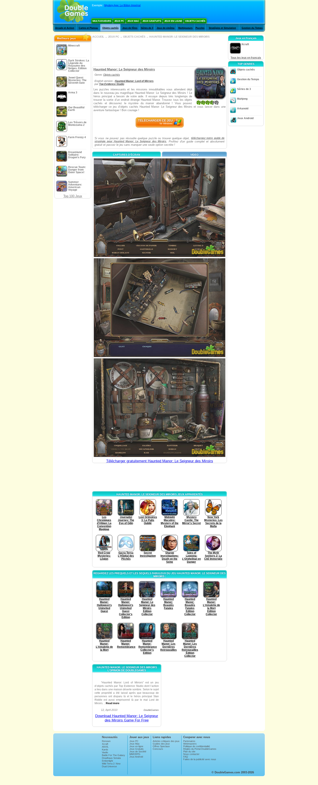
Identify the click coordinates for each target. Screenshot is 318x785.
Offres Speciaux (161, 746)
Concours (158, 749)
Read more (112, 703)
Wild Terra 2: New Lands (111, 764)
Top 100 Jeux (72, 196)
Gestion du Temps (252, 28)
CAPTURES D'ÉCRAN (126, 154)
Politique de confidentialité (196, 746)
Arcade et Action (64, 28)
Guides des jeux (161, 743)
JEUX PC (113, 36)
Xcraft (105, 744)
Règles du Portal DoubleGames (199, 749)
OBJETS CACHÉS (134, 36)
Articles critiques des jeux (166, 741)
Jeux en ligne (173, 21)
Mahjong (242, 98)
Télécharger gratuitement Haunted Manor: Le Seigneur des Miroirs (159, 461)
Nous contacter (191, 754)
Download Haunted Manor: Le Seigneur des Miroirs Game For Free (126, 718)
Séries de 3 (147, 28)
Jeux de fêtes (129, 28)
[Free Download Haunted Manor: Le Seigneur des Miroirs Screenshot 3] (159, 407)
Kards (105, 749)
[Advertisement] (159, 52)
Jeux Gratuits (151, 21)
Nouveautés (109, 737)
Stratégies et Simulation (222, 28)
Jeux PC (119, 21)
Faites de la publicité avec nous (199, 759)
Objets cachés (195, 21)
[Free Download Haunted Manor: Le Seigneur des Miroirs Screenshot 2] (159, 307)
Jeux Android (245, 118)
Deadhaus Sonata (111, 758)
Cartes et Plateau (88, 28)
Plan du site (189, 751)
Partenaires (189, 741)
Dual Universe (109, 766)
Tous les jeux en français (246, 57)
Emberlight (107, 760)
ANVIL (105, 746)
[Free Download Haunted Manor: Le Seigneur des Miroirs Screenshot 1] (159, 207)
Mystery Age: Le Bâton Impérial (122, 5)
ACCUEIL (98, 36)
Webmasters (190, 743)
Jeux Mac (133, 21)
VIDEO (194, 154)
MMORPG (134, 754)
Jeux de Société (137, 751)
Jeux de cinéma (165, 28)
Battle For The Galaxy (113, 755)
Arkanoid (242, 108)
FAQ (185, 756)
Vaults (105, 752)
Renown (106, 741)
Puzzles (200, 28)
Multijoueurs (102, 21)
